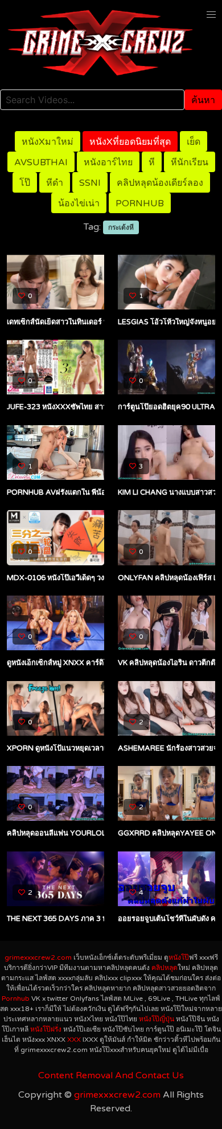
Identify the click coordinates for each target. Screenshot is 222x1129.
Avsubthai (41, 162)
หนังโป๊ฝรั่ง (45, 1029)
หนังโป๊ (178, 957)
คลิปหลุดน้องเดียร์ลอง (160, 183)
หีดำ (54, 183)
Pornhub (140, 203)
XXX (74, 1040)
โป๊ (24, 183)
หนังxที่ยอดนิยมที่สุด (130, 142)
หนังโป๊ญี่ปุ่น (156, 1019)
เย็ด (193, 142)
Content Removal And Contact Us (111, 1075)
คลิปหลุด (164, 968)
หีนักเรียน (189, 162)
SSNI (90, 183)
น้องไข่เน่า (79, 203)
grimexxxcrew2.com (38, 957)
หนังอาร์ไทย (108, 162)
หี (152, 162)
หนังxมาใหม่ (47, 142)
